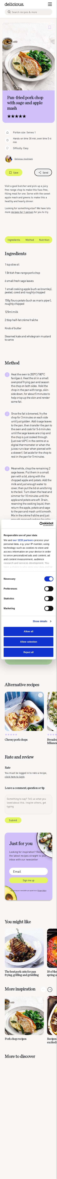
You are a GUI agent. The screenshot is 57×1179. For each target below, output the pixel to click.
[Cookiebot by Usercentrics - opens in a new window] (40, 524)
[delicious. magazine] (14, 4)
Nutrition (44, 239)
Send (45, 172)
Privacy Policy (42, 890)
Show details (40, 621)
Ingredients (14, 239)
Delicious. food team (24, 159)
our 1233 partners (23, 540)
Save (15, 172)
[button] (50, 989)
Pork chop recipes (15, 1039)
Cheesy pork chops (16, 739)
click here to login (15, 776)
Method (29, 239)
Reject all (28, 652)
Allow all (28, 631)
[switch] (48, 588)
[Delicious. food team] (8, 158)
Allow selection (28, 641)
